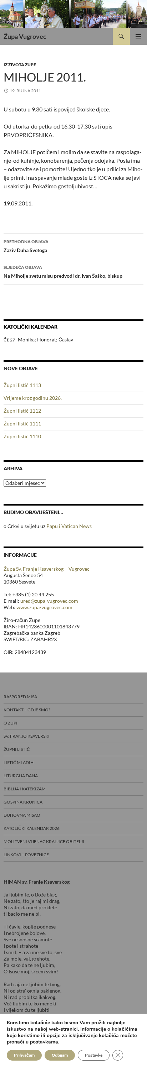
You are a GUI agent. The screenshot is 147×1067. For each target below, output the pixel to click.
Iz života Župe (20, 64)
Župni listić (17, 749)
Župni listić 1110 (22, 436)
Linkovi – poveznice (26, 854)
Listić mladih (19, 762)
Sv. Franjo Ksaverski (27, 736)
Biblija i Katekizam (25, 788)
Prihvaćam (24, 1055)
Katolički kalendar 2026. (32, 828)
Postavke (93, 1055)
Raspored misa (20, 696)
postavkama (44, 1042)
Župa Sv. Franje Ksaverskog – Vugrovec (47, 569)
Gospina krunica (23, 802)
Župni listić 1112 (22, 411)
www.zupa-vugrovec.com (44, 607)
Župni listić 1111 (22, 423)
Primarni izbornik (138, 36)
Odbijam (60, 1055)
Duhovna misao (22, 815)
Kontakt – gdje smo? (27, 709)
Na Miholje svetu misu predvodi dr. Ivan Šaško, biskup (63, 272)
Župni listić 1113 (22, 385)
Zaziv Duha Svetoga (26, 246)
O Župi (10, 723)
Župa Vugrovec (25, 36)
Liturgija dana (21, 775)
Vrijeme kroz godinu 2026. (33, 398)
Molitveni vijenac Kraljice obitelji (44, 841)
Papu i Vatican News (69, 526)
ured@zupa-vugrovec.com (49, 601)
